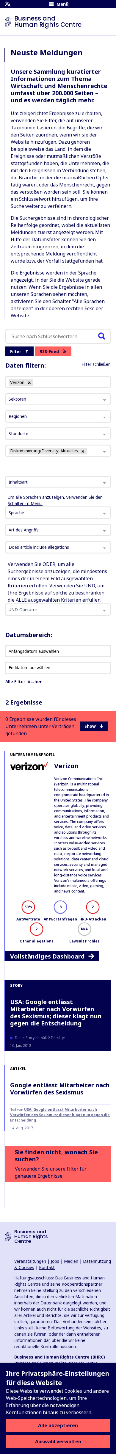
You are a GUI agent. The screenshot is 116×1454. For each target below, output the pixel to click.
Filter (15, 351)
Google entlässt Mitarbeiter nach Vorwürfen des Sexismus (60, 1088)
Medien (71, 1261)
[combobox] (58, 482)
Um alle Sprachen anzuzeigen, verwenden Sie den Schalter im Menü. (55, 500)
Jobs (55, 1261)
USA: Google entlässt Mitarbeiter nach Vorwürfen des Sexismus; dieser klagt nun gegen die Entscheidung (56, 1012)
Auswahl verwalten (58, 1441)
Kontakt (47, 1267)
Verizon (66, 765)
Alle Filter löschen (24, 681)
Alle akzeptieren (58, 1425)
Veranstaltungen (30, 1261)
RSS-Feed (49, 351)
